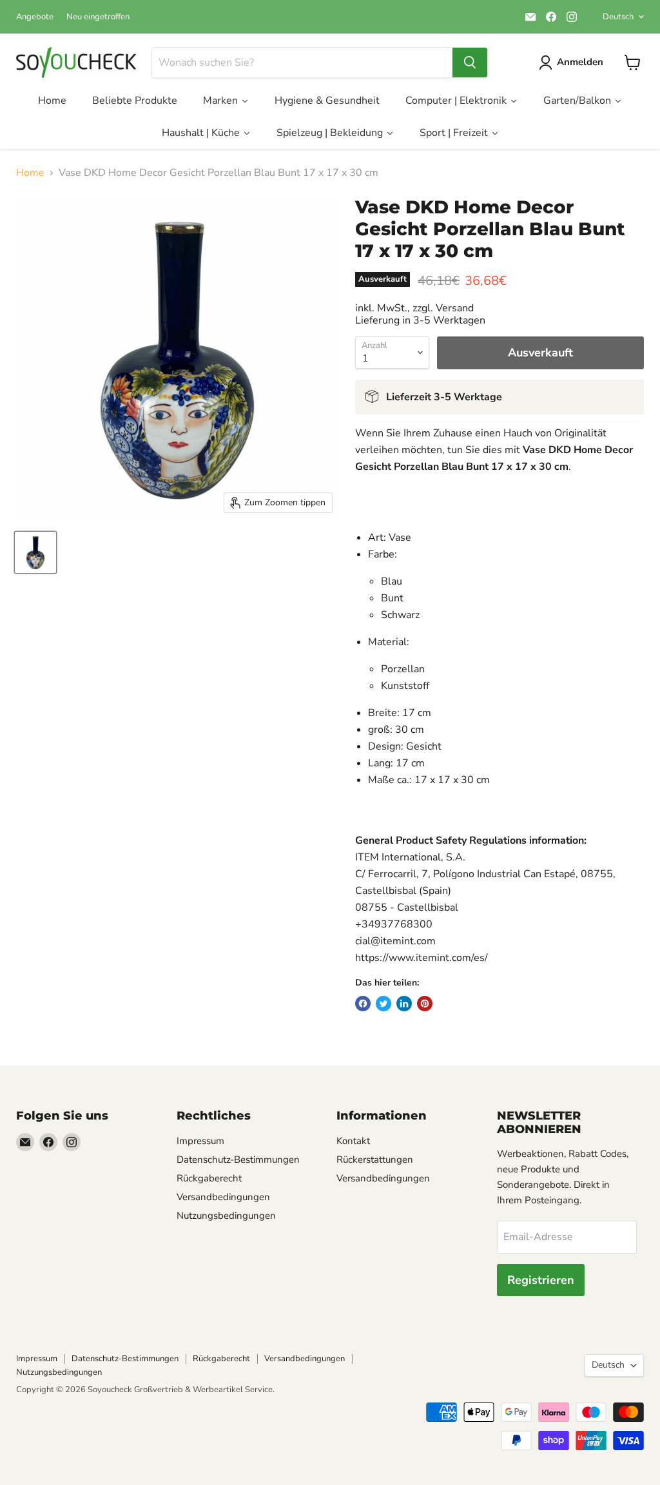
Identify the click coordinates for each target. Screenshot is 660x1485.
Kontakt (353, 1140)
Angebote (34, 17)
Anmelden (580, 61)
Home (30, 173)
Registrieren (540, 1280)
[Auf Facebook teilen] (363, 1003)
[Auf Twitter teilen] (383, 1003)
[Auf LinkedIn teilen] (404, 1003)
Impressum (200, 1140)
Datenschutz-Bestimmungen (238, 1159)
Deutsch (618, 17)
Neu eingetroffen (98, 17)
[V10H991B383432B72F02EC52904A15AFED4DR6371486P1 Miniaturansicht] (35, 552)
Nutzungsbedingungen (226, 1215)
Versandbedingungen (223, 1196)
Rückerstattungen (374, 1159)
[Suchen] (469, 62)
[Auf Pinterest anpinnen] (424, 1003)
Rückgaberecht (209, 1178)
